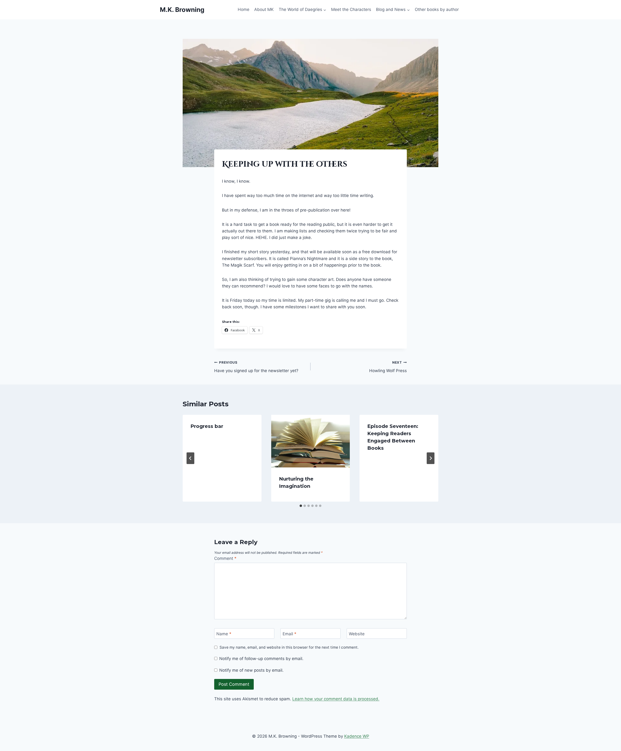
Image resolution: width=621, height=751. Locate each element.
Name (223, 633)
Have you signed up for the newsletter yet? (256, 366)
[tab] (301, 506)
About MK (264, 9)
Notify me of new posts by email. (251, 670)
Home (243, 9)
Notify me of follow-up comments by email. (261, 658)
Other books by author (437, 9)
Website (357, 633)
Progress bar (206, 426)
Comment (225, 558)
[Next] (430, 458)
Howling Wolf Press (388, 366)
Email (289, 633)
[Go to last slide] (190, 458)
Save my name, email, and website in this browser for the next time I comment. (289, 647)
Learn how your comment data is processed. (335, 698)
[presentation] (310, 441)
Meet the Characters (351, 9)
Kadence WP (356, 736)
